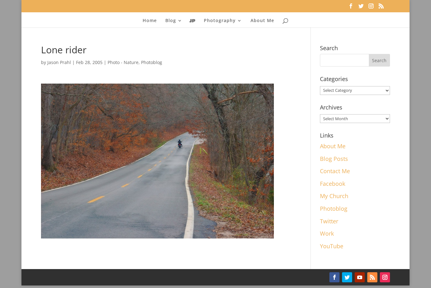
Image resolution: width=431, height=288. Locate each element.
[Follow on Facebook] (334, 277)
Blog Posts (334, 158)
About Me (262, 20)
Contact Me (335, 171)
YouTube (331, 246)
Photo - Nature (123, 62)
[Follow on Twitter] (347, 277)
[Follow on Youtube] (360, 277)
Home (150, 20)
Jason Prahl (59, 62)
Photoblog (151, 62)
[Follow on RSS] (372, 277)
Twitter (329, 221)
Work (327, 233)
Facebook (332, 183)
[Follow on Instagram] (385, 277)
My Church (334, 196)
